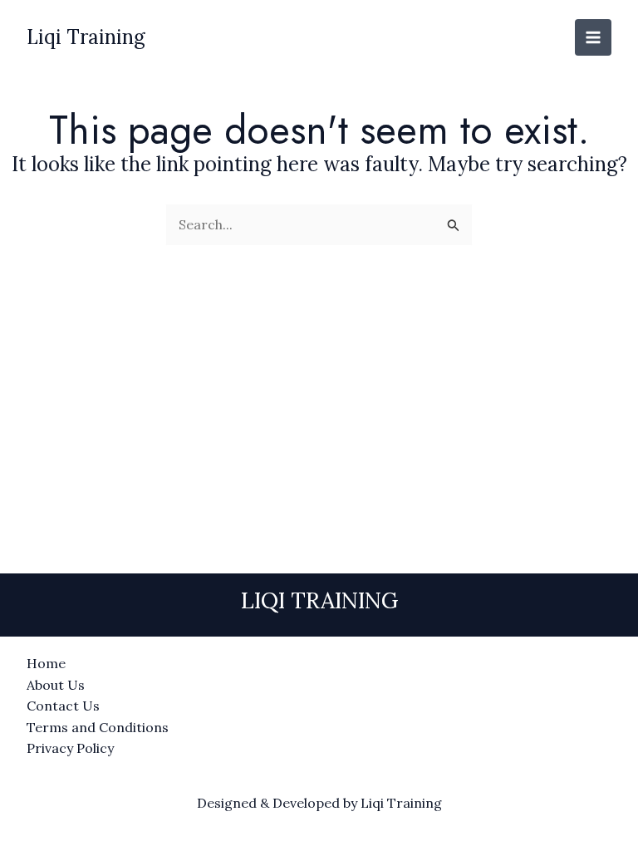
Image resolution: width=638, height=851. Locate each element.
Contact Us (63, 705)
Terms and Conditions (98, 727)
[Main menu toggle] (593, 37)
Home (46, 663)
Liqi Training (86, 37)
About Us (56, 684)
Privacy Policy (70, 748)
